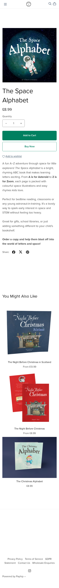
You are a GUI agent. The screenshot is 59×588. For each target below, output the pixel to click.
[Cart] (55, 3)
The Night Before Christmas (29, 428)
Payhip (19, 576)
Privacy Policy (15, 559)
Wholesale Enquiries (43, 563)
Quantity (7, 116)
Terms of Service (34, 559)
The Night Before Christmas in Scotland (29, 362)
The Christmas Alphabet (29, 481)
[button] (25, 577)
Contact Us (24, 563)
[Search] (50, 3)
